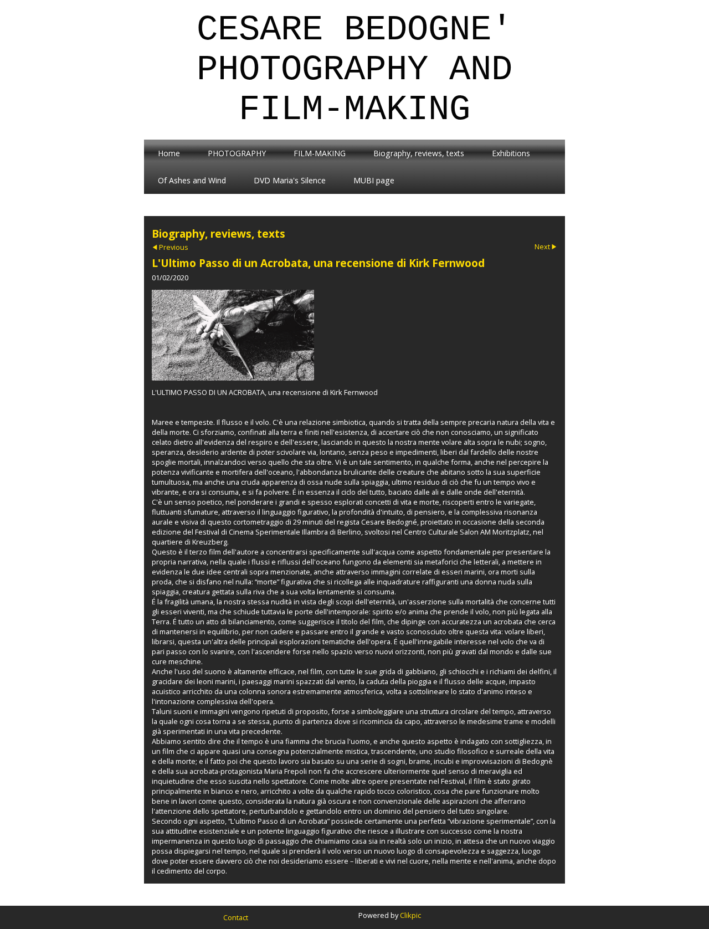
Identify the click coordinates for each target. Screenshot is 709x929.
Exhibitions (511, 153)
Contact (235, 917)
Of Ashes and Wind (192, 180)
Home (169, 153)
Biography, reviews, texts (418, 153)
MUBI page (373, 180)
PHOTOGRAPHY (237, 153)
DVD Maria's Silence (290, 180)
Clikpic (410, 915)
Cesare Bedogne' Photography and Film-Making (354, 70)
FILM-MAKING (320, 153)
